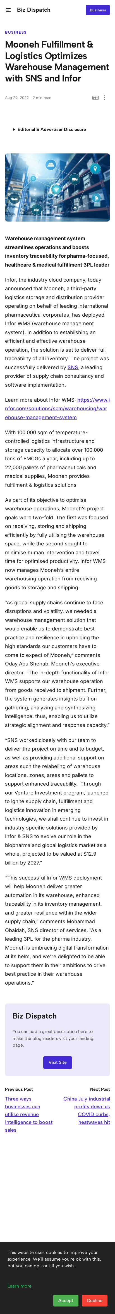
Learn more (20, 1286)
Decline (94, 1300)
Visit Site (58, 1062)
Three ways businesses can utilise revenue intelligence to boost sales (28, 1114)
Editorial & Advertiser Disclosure (52, 129)
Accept (65, 1300)
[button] (8, 10)
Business (98, 10)
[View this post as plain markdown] (95, 97)
